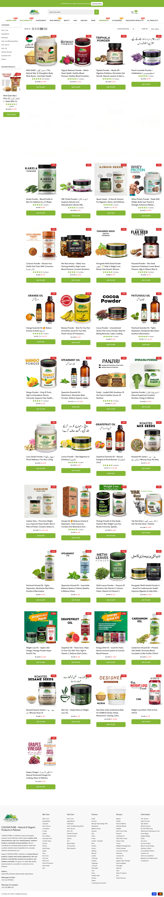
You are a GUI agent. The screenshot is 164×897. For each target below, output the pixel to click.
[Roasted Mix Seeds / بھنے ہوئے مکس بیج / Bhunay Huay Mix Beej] (146, 436)
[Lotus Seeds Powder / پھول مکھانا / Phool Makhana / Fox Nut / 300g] (40, 436)
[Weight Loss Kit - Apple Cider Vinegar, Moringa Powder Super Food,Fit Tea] (40, 627)
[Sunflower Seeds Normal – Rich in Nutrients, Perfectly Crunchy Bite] (75, 116)
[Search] (73, 12)
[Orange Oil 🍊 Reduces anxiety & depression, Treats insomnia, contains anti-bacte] (75, 501)
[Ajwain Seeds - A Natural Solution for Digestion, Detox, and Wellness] (110, 179)
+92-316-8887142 (7, 887)
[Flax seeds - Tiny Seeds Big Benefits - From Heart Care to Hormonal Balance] (40, 116)
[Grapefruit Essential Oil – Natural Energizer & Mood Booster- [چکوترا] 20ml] (110, 436)
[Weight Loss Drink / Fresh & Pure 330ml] (146, 690)
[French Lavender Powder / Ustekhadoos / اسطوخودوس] (146, 50)
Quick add (41, 153)
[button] (3, 89)
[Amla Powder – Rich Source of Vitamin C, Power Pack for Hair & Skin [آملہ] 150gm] (146, 116)
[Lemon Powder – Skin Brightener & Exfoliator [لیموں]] (75, 436)
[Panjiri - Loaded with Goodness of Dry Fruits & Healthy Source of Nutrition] (110, 372)
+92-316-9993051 (7, 880)
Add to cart (11, 110)
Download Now (97, 4)
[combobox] (71, 12)
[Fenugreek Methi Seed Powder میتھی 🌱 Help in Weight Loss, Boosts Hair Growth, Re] (110, 243)
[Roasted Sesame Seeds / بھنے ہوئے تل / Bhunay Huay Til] (40, 690)
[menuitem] (11, 30)
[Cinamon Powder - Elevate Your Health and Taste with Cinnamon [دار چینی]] (40, 243)
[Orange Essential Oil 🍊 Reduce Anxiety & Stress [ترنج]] (40, 308)
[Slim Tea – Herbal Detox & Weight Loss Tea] (75, 690)
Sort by (145, 29)
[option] (11, 94)
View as (27, 29)
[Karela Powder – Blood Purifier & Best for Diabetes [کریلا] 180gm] (40, 179)
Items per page (123, 29)
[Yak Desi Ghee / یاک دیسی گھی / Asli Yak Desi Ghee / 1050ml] (146, 501)
